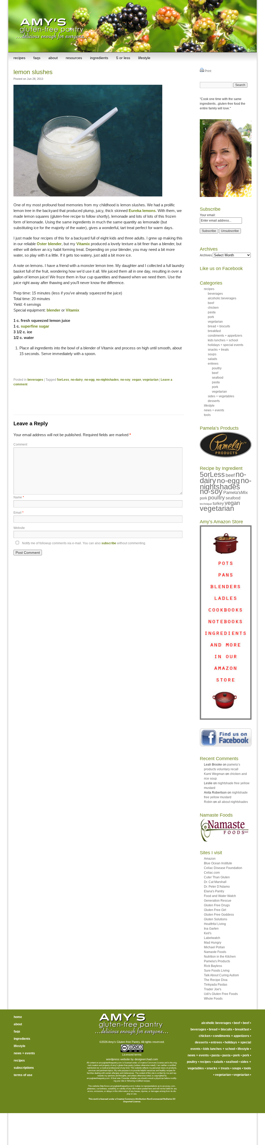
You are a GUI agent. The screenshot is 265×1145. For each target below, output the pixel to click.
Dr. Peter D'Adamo (217, 886)
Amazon (210, 858)
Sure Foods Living (217, 970)
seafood (217, 377)
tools (207, 415)
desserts (214, 401)
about (53, 58)
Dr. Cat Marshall (215, 882)
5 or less (123, 58)
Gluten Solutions (215, 919)
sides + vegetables (221, 396)
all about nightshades (233, 802)
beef (211, 303)
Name (18, 497)
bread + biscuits (219, 326)
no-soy (125, 379)
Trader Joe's (212, 989)
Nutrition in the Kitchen (220, 956)
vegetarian (150, 379)
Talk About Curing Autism (221, 975)
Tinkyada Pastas (215, 984)
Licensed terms (132, 1054)
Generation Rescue (217, 900)
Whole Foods (213, 998)
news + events (214, 410)
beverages (35, 379)
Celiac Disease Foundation (223, 868)
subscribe (108, 543)
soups (212, 354)
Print (207, 71)
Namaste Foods (215, 952)
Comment (20, 444)
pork (211, 317)
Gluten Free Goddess (219, 914)
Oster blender (49, 244)
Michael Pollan (214, 947)
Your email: (208, 215)
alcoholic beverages (222, 298)
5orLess (63, 379)
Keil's (207, 933)
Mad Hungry (212, 942)
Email (18, 512)
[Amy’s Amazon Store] (226, 718)
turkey (218, 503)
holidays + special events (225, 345)
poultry (217, 368)
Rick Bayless (213, 966)
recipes (19, 58)
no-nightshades (107, 379)
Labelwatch (212, 938)
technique (206, 503)
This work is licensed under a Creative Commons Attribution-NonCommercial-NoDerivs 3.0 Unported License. (132, 1100)
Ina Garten (211, 928)
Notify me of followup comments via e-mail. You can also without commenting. (83, 543)
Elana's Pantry (214, 891)
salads (212, 359)
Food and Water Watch (220, 896)
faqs (36, 58)
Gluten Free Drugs (217, 905)
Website (19, 528)
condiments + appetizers (225, 335)
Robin (208, 802)
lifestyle (144, 58)
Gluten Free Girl (215, 910)
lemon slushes (33, 71)
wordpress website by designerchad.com (132, 1059)
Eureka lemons (142, 210)
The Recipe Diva (215, 980)
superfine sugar (35, 326)
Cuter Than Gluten (217, 877)
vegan (136, 379)
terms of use (23, 1075)
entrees (213, 363)
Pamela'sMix (235, 492)
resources (74, 58)
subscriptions (24, 1068)
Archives (206, 255)
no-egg (89, 379)
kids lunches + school (223, 340)
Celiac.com (212, 872)
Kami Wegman (214, 774)
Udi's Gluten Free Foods (221, 994)
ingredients (99, 58)
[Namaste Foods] (224, 841)
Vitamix (83, 244)
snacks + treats (218, 349)
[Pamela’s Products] (226, 456)
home (18, 1017)
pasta (212, 312)
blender (53, 310)
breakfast (214, 331)
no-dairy (77, 379)
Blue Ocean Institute (218, 863)
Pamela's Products (217, 961)
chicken (213, 307)
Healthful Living (215, 924)
